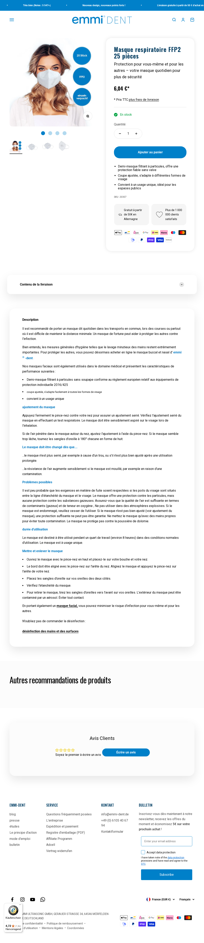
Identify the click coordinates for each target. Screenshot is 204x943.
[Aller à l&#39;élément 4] (63, 147)
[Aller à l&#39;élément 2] (32, 148)
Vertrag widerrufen (59, 851)
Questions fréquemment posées (69, 814)
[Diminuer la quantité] (120, 133)
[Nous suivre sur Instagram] (22, 899)
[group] (102, 284)
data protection (176, 857)
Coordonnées (75, 928)
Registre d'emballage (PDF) (65, 832)
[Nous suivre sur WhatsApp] (42, 899)
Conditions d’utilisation (24, 928)
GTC (143, 864)
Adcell (50, 845)
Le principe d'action (23, 832)
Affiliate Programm (59, 839)
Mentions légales (52, 928)
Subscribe (167, 874)
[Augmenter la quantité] (136, 133)
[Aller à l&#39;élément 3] (47, 147)
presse (15, 820)
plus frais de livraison (144, 100)
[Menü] (20, 905)
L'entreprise (54, 820)
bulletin (15, 845)
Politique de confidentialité (26, 923)
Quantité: (120, 124)
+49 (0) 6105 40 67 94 (114, 823)
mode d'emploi (20, 839)
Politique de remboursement (65, 923)
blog (13, 814)
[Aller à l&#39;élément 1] (16, 147)
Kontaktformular (112, 831)
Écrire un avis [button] (126, 752)
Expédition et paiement (62, 826)
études (14, 826)
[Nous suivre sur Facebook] (12, 899)
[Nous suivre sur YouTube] (32, 899)
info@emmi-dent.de (115, 814)
